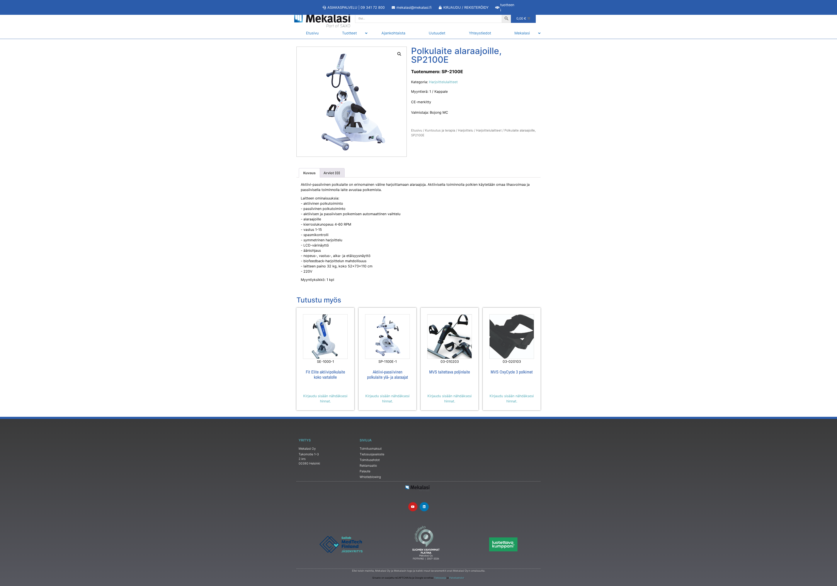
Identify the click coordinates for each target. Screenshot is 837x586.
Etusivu (416, 130)
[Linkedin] (424, 506)
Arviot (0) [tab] (331, 173)
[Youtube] (412, 506)
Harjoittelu (465, 130)
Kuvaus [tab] (309, 173)
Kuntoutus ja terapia (440, 130)
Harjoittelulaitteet (443, 82)
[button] (399, 54)
